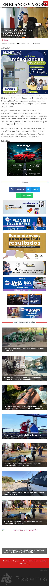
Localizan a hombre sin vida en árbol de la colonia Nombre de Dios (24, 493)
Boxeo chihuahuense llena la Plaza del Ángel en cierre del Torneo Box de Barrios (22, 436)
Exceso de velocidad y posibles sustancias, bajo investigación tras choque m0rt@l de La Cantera (23, 407)
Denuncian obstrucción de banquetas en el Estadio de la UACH (24, 349)
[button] (17, 189)
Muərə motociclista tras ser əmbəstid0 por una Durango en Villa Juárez (23, 522)
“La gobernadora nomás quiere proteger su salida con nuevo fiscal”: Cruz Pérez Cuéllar (24, 551)
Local (6, 40)
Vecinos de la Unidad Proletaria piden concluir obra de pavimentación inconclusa (22, 378)
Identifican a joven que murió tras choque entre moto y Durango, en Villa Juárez (23, 464)
